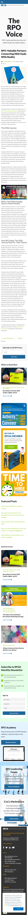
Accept (18, 908)
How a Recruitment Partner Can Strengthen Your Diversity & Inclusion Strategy (12, 515)
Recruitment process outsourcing (11, 856)
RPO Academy (9, 871)
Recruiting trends (10, 861)
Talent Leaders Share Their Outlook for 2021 (13, 523)
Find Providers (14, 819)
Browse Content (11, 742)
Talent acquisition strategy (13, 863)
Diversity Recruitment (8, 338)
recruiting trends (15, 569)
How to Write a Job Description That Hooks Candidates (12, 536)
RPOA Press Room (10, 882)
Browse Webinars (14, 787)
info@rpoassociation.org (10, 839)
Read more (6, 396)
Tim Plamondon (7, 61)
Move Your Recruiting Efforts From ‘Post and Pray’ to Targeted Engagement (13, 530)
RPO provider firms (10, 870)
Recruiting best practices (12, 859)
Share (4, 63)
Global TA (19, 338)
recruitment (6, 569)
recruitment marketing (9, 611)
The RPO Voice (9, 880)
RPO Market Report (11, 878)
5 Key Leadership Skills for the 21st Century (11, 507)
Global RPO (6, 571)
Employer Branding (8, 608)
